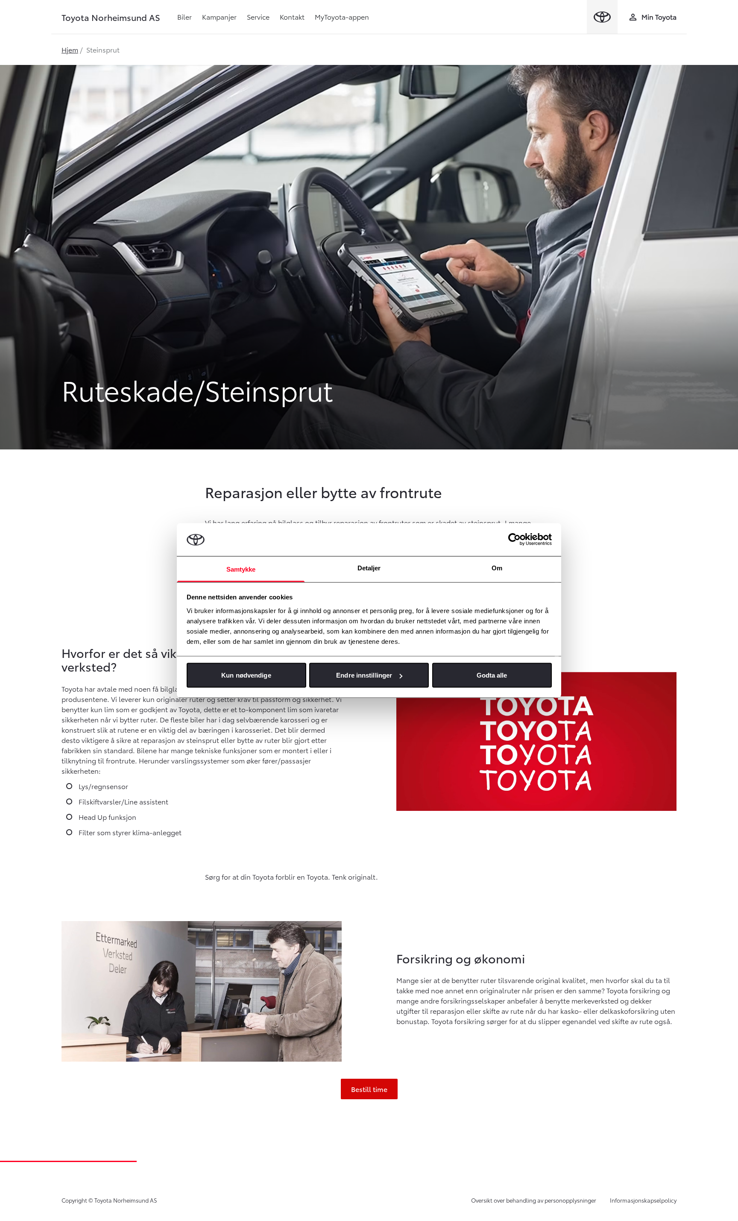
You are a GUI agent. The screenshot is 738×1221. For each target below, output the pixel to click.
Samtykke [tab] (241, 568)
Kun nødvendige (246, 675)
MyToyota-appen (342, 16)
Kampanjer (219, 16)
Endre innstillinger (364, 675)
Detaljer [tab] (369, 567)
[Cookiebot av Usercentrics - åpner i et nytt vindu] (514, 539)
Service (258, 16)
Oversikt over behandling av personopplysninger (533, 1200)
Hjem (70, 49)
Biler (184, 16)
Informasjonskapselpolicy (643, 1200)
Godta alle (492, 675)
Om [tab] (497, 567)
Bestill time (369, 1089)
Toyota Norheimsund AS (111, 17)
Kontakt (292, 16)
